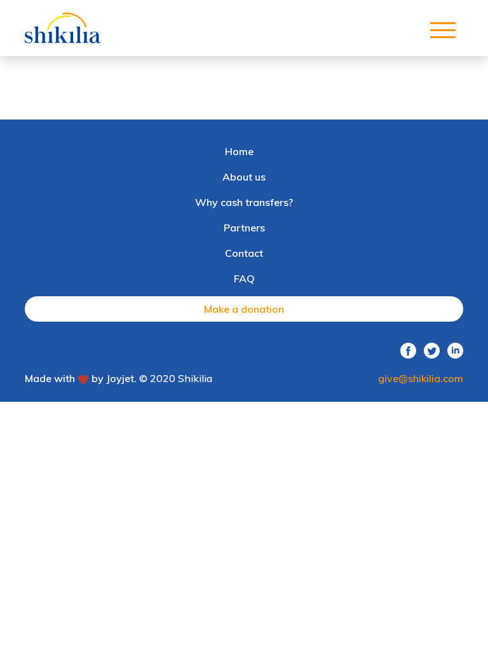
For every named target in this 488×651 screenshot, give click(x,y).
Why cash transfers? (244, 202)
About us (244, 176)
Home (239, 151)
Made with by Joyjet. (81, 378)
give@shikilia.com (420, 378)
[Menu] (443, 28)
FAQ (244, 278)
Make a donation (244, 309)
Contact (244, 253)
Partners (244, 227)
